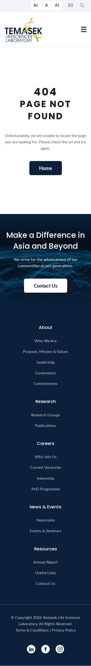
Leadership (45, 362)
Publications (45, 425)
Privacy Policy (64, 630)
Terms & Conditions (32, 630)
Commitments (45, 383)
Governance (45, 372)
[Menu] (84, 29)
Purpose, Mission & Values (45, 351)
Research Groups (45, 414)
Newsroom (45, 520)
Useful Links (45, 572)
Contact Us (45, 583)
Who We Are (45, 340)
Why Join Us (46, 456)
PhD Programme (46, 489)
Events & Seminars (45, 530)
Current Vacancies (45, 467)
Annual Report (45, 562)
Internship (45, 478)
